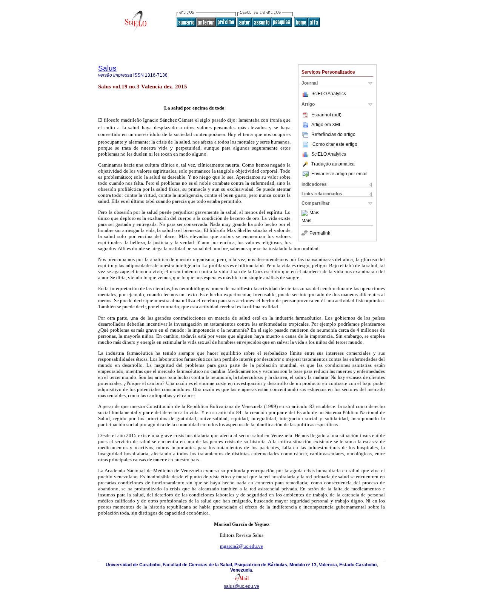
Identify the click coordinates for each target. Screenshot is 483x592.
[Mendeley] (305, 213)
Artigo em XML (326, 124)
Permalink (319, 233)
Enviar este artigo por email (339, 173)
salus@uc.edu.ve (241, 586)
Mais (314, 213)
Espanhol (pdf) (326, 114)
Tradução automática (333, 164)
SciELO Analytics (328, 93)
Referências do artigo (333, 134)
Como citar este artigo (334, 144)
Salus (107, 68)
